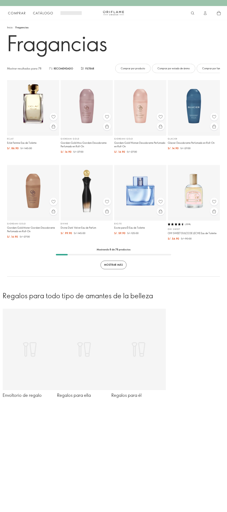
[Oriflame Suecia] (113, 13)
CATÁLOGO (43, 13)
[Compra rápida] (53, 126)
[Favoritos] (53, 117)
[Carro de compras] (219, 13)
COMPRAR (17, 13)
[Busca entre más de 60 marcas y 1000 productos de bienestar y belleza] (192, 13)
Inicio (10, 27)
